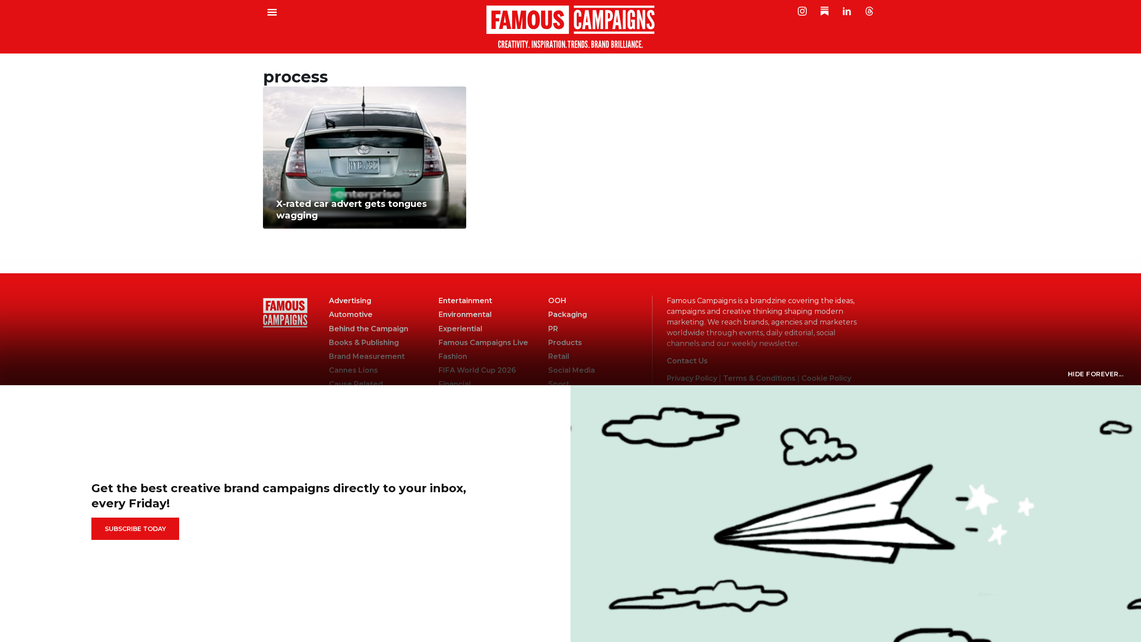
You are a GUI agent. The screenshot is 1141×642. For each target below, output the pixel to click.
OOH (557, 300)
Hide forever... (1096, 374)
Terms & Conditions (759, 378)
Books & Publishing (364, 342)
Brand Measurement (367, 356)
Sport (558, 384)
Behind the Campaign (368, 329)
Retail (558, 356)
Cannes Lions (353, 370)
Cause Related (356, 384)
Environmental (465, 314)
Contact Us (687, 361)
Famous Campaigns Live (483, 342)
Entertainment (465, 300)
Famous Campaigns (570, 27)
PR (553, 329)
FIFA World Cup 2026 (477, 370)
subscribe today (135, 529)
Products (565, 342)
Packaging (567, 314)
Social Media (571, 370)
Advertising (350, 300)
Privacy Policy (692, 378)
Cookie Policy (826, 378)
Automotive (351, 314)
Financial (455, 384)
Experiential (460, 329)
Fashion (453, 356)
